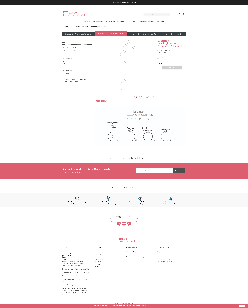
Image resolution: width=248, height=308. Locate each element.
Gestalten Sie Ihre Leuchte (165, 261)
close (242, 306)
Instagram (129, 224)
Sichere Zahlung (131, 252)
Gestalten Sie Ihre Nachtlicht (173, 34)
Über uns (98, 254)
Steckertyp (67, 58)
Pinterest (124, 224)
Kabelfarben (67, 70)
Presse (97, 257)
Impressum (98, 252)
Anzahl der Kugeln (70, 47)
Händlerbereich (100, 269)
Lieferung (129, 254)
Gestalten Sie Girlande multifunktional (78, 34)
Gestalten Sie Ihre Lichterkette (166, 259)
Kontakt (97, 264)
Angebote (98, 261)
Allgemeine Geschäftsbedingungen (137, 257)
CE (64, 65)
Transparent (68, 73)
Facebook (119, 224)
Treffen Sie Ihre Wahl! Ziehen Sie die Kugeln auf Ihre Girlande (75, 81)
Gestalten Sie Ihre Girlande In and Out (143, 34)
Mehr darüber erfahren (139, 306)
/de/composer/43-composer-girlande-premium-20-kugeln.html (65, 51)
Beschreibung (101, 101)
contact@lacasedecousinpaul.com (72, 261)
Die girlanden (161, 252)
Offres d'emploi (100, 259)
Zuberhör (160, 257)
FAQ (127, 259)
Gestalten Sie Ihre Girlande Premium (110, 33)
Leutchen (160, 254)
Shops (97, 266)
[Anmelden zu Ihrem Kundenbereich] (184, 15)
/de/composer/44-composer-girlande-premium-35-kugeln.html (76, 51)
